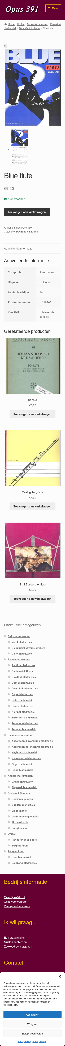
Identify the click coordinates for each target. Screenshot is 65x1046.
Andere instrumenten (20, 775)
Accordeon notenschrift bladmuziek (33, 746)
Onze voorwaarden (15, 902)
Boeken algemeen (22, 799)
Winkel (20, 24)
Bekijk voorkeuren (32, 1033)
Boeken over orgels (23, 804)
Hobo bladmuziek (22, 700)
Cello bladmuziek (22, 653)
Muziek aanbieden (15, 942)
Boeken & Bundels (19, 793)
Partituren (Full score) (25, 839)
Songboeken (19, 828)
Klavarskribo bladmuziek (26, 758)
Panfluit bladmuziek (23, 665)
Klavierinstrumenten (20, 735)
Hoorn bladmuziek (22, 706)
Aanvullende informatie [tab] (18, 248)
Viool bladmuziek (22, 642)
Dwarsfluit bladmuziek (25, 688)
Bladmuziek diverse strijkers (28, 648)
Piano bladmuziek (22, 770)
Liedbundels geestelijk (25, 816)
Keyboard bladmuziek (24, 752)
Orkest (12, 833)
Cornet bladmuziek (23, 682)
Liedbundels (19, 810)
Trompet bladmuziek (24, 729)
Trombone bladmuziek (25, 723)
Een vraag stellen (14, 937)
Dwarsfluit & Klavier (29, 28)
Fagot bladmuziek (22, 694)
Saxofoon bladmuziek (24, 717)
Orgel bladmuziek (22, 764)
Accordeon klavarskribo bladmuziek (33, 741)
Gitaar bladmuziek (22, 781)
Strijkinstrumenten (19, 636)
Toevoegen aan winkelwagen (27, 212)
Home (11, 24)
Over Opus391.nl (14, 897)
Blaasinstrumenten (37, 24)
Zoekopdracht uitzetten (18, 946)
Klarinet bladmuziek (23, 711)
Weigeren (32, 1024)
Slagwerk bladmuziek (24, 787)
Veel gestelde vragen (17, 906)
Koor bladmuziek (22, 857)
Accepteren (32, 1014)
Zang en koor (16, 851)
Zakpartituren (20, 845)
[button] (60, 976)
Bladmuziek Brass (22, 671)
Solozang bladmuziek (24, 863)
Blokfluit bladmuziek (24, 677)
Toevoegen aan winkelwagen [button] (32, 414)
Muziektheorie (20, 822)
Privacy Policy (24, 1041)
